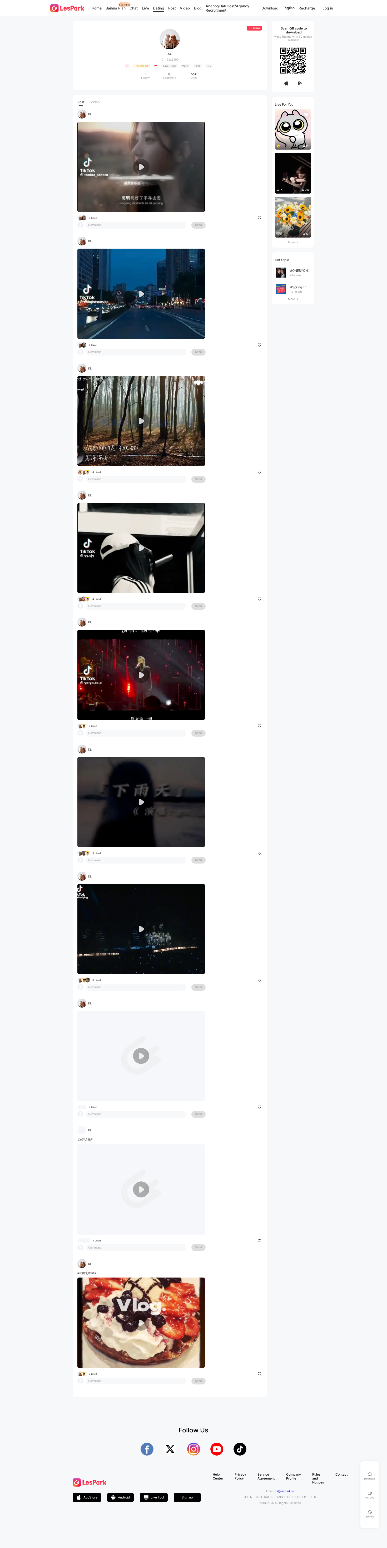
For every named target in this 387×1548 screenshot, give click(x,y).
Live (145, 8)
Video (185, 8)
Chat (134, 8)
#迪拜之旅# (85, 1139)
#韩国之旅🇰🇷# (86, 1273)
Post (172, 8)
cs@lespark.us (285, 1491)
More (293, 242)
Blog (198, 8)
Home (97, 8)
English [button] (288, 8)
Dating (158, 8)
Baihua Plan (116, 8)
